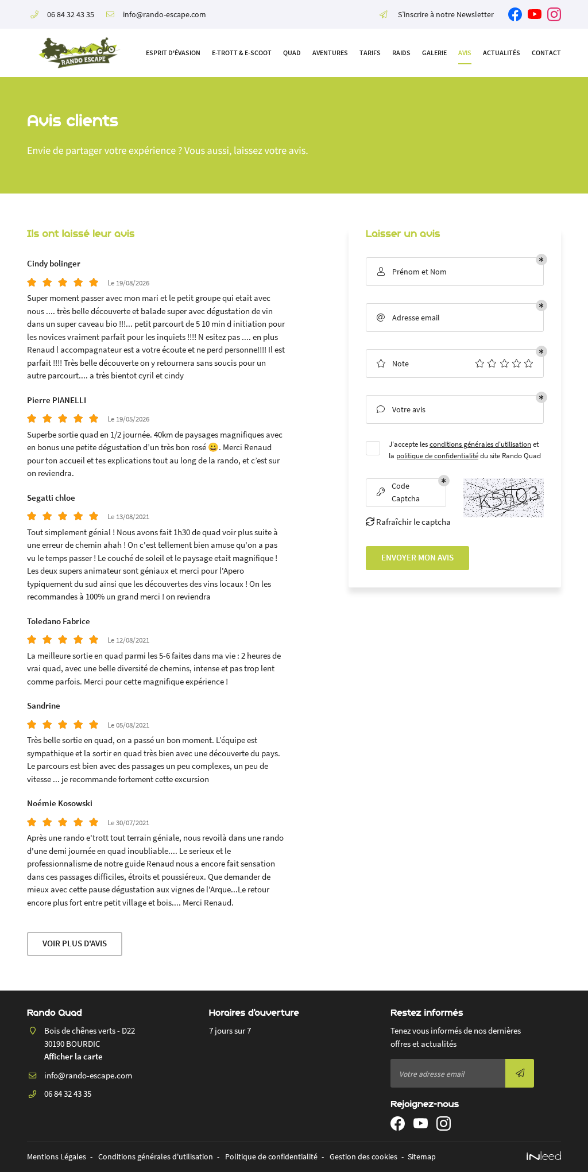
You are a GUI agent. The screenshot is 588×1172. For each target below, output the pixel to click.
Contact (546, 52)
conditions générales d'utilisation (480, 443)
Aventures (330, 52)
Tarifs (370, 52)
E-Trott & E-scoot (242, 52)
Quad (292, 52)
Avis (464, 52)
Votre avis (401, 409)
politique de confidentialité (437, 455)
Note (392, 363)
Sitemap (422, 1157)
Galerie (434, 52)
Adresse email (408, 317)
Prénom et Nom (412, 271)
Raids (401, 52)
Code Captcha (398, 492)
